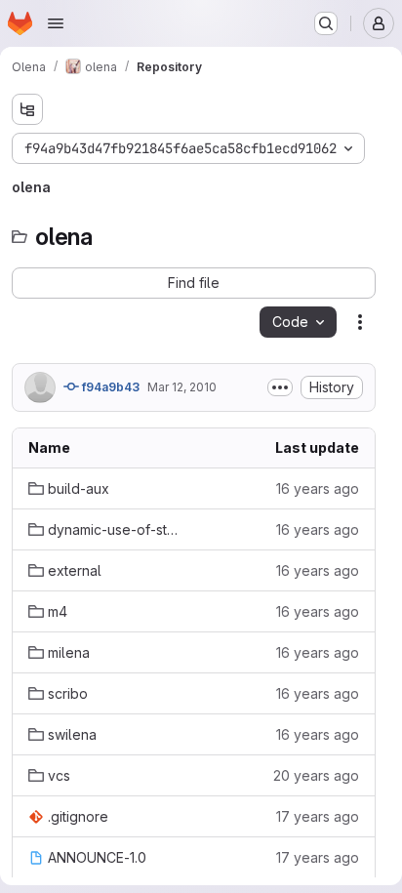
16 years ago (317, 488)
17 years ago (317, 816)
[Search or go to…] (326, 23)
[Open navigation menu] (55, 23)
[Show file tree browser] (27, 109)
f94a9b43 (109, 387)
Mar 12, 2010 (182, 387)
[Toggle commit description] (280, 387)
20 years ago (316, 775)
